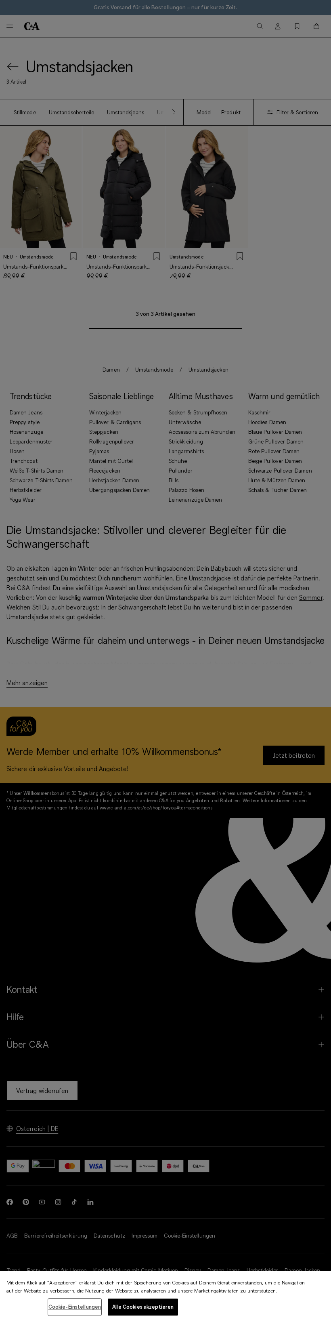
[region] (165, 1296)
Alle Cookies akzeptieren (143, 1306)
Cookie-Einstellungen (74, 1306)
